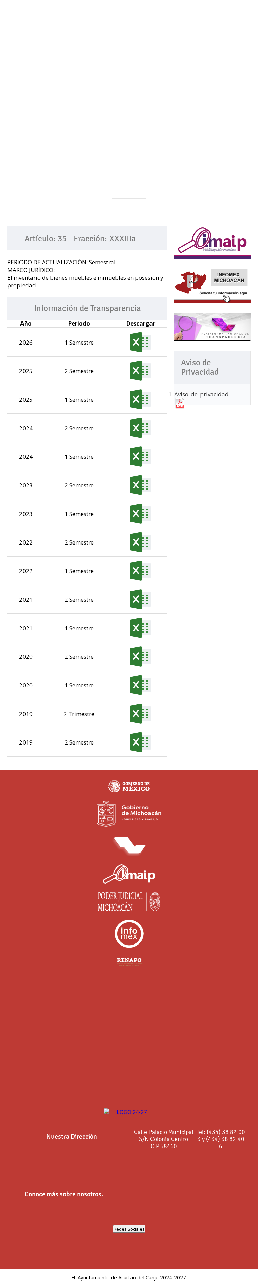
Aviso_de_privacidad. (202, 394)
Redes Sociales (129, 1229)
